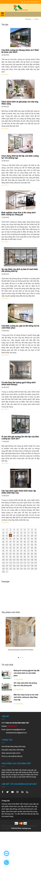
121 (7, 566)
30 (3, 539)
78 (32, 551)
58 (32, 545)
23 (14, 536)
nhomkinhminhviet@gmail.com (16, 733)
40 (3, 542)
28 (32, 536)
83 (14, 554)
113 (14, 563)
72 (10, 551)
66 (25, 548)
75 (21, 551)
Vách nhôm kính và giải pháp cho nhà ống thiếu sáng (19, 103)
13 (14, 533)
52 (10, 545)
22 (10, 536)
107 (28, 560)
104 (17, 560)
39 (35, 539)
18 (32, 533)
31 (7, 539)
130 (3, 569)
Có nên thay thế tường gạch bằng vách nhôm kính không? (18, 383)
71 (7, 551)
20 (3, 536)
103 (14, 560)
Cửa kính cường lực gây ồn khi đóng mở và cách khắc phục (20, 327)
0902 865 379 (35, 2)
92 (10, 557)
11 (7, 533)
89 (35, 554)
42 (10, 542)
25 (21, 536)
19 (35, 533)
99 (35, 557)
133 (14, 569)
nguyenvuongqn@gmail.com (15, 729)
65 (21, 548)
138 (32, 569)
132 (10, 569)
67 (28, 548)
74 (18, 551)
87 (28, 554)
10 (3, 533)
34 (18, 539)
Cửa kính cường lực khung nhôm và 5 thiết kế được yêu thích (20, 51)
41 (7, 542)
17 (28, 533)
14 (18, 533)
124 (17, 566)
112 (10, 563)
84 (18, 554)
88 (32, 554)
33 (14, 539)
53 (14, 545)
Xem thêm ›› (5, 74)
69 (35, 548)
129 (35, 566)
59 (35, 545)
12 (10, 533)
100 (3, 560)
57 (28, 545)
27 (28, 536)
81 (7, 554)
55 (21, 545)
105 (21, 560)
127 (28, 566)
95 (21, 557)
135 (21, 569)
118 (32, 563)
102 (10, 560)
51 (7, 545)
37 (28, 539)
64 (18, 548)
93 (14, 557)
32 (10, 539)
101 (7, 560)
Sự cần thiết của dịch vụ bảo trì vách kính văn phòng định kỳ (19, 270)
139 (35, 569)
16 (25, 533)
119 (35, 563)
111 (7, 563)
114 (17, 563)
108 (32, 560)
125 (21, 566)
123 (14, 566)
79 (35, 551)
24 (18, 536)
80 (3, 554)
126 (24, 566)
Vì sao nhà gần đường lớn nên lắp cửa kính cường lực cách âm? (20, 438)
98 (32, 557)
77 (28, 551)
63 (14, 548)
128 (32, 566)
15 (21, 533)
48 (32, 542)
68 (32, 548)
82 (10, 554)
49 (35, 542)
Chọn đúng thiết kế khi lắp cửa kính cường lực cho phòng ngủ (20, 157)
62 (10, 548)
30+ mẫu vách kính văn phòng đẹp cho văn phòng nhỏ (25, 684)
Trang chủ (29, 19)
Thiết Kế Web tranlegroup (21, 828)
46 (25, 542)
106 (24, 560)
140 (3, 572)
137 (28, 569)
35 (21, 539)
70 (3, 551)
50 (3, 545)
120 (3, 566)
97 (28, 557)
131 (7, 569)
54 (18, 545)
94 (18, 557)
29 (35, 536)
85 (21, 554)
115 (21, 563)
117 (28, 563)
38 (32, 539)
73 (14, 551)
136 (24, 569)
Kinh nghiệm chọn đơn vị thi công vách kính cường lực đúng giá (18, 213)
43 (14, 542)
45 (21, 542)
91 (7, 557)
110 (3, 563)
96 (25, 557)
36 (25, 539)
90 (3, 557)
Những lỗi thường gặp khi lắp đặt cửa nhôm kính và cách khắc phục (26, 673)
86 (25, 554)
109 (35, 560)
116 (24, 563)
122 (10, 566)
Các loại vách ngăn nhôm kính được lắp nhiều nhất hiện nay (18, 492)
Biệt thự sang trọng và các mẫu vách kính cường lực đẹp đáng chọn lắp (26, 697)
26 (25, 536)
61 (7, 548)
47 (28, 542)
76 (25, 551)
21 (7, 536)
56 (25, 545)
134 (17, 569)
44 (18, 542)
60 (3, 548)
